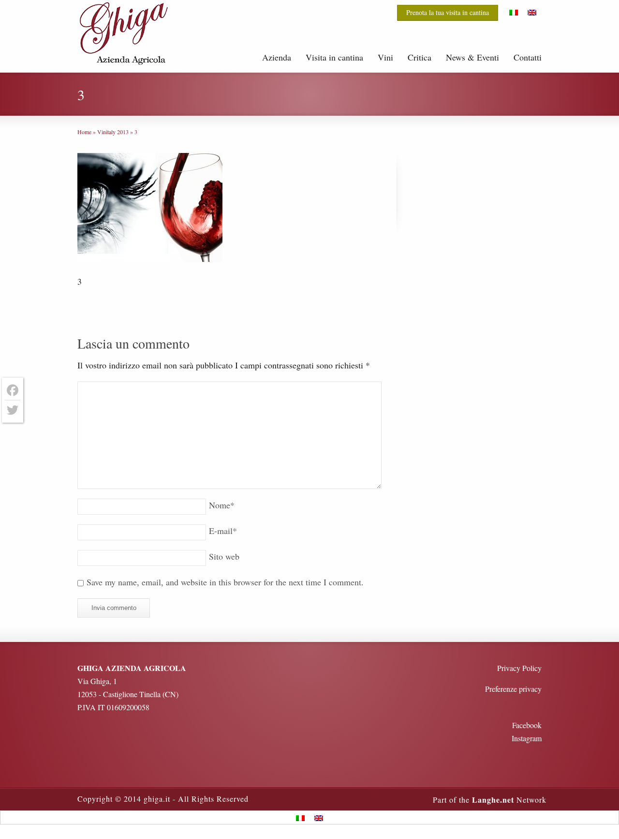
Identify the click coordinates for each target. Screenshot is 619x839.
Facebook (527, 725)
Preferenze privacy (513, 689)
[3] (149, 209)
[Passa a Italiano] (513, 12)
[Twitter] (12, 410)
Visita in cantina (334, 57)
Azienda (276, 57)
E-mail (223, 530)
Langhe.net (493, 799)
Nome (222, 505)
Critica (419, 57)
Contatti (528, 57)
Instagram (527, 738)
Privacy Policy (519, 668)
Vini (385, 57)
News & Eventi (472, 57)
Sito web (224, 556)
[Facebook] (12, 390)
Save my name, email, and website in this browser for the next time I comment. (225, 582)
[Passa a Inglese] (532, 12)
